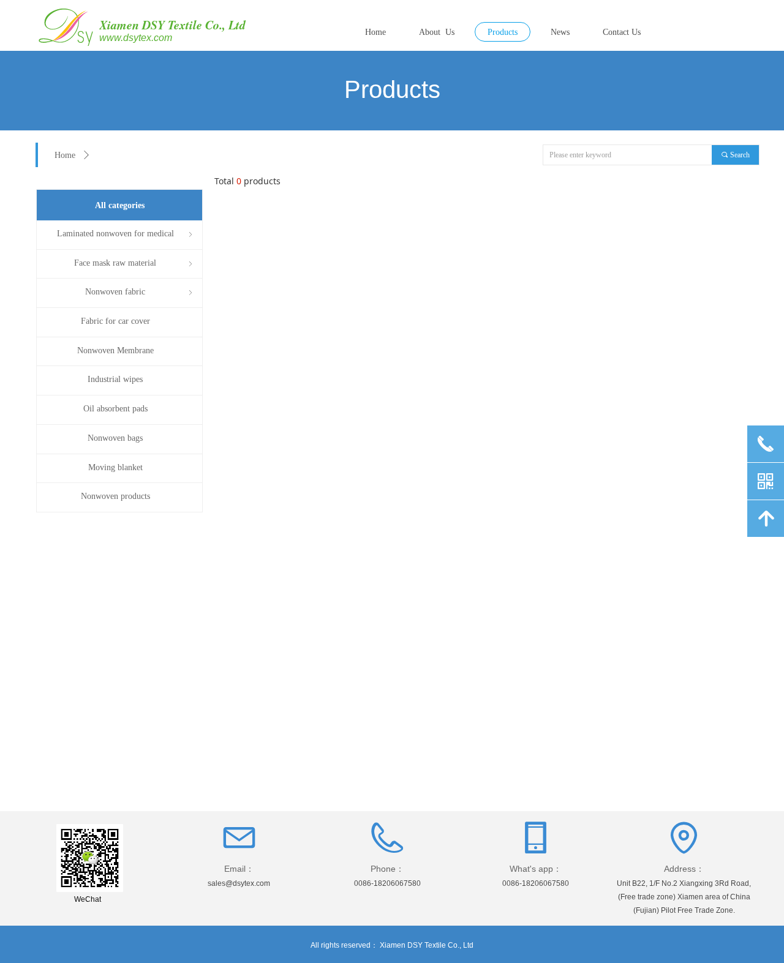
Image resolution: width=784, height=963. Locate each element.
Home (65, 155)
